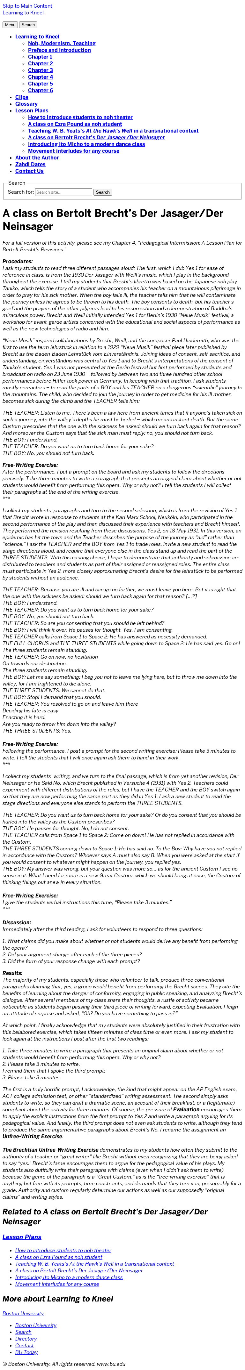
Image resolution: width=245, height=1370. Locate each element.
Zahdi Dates (30, 164)
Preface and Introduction (59, 50)
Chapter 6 (40, 90)
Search (23, 1332)
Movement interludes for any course (73, 151)
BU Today (26, 1352)
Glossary (26, 104)
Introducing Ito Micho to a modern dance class (86, 144)
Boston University (23, 1313)
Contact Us (29, 171)
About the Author (37, 157)
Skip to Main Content (27, 6)
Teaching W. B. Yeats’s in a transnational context (113, 130)
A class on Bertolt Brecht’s (96, 137)
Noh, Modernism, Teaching (62, 43)
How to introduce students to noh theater (80, 117)
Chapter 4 (40, 77)
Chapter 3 (40, 70)
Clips (21, 97)
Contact (24, 1345)
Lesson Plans (31, 110)
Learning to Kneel (37, 36)
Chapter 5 (40, 83)
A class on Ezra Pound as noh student (75, 124)
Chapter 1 (40, 56)
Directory (26, 1338)
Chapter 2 (40, 63)
